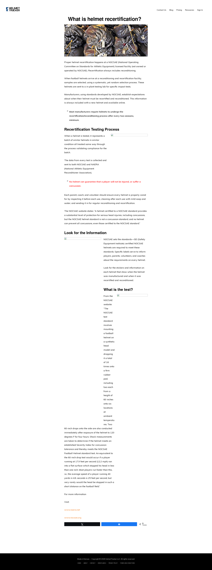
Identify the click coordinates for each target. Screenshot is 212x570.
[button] (206, 8)
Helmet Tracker (13, 9)
